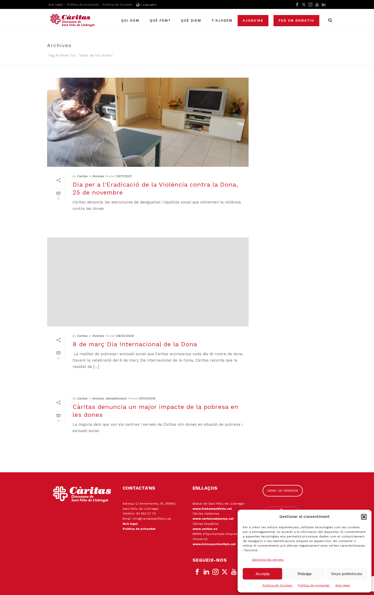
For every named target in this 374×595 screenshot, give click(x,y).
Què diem (191, 20)
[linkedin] (206, 572)
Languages (149, 4)
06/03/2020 (125, 336)
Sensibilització (116, 398)
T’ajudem (222, 20)
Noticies (98, 176)
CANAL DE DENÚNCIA (282, 490)
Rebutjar (305, 574)
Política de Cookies (277, 585)
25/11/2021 (124, 176)
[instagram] (215, 572)
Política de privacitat (313, 585)
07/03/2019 (147, 398)
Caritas (82, 176)
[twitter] (225, 572)
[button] (363, 516)
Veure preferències (346, 574)
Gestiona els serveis (268, 559)
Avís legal (342, 585)
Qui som (130, 20)
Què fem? (160, 20)
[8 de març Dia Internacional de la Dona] (148, 281)
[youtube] (234, 572)
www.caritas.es (205, 529)
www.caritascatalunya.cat (213, 518)
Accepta (262, 574)
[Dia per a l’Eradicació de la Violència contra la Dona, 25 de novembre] (148, 122)
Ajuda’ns (253, 20)
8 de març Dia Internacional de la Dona (135, 344)
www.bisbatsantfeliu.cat (212, 508)
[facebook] (197, 572)
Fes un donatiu (296, 20)
